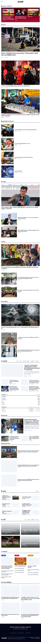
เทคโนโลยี (32, 361)
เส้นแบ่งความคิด (4, 499)
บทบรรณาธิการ (4, 506)
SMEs (20, 361)
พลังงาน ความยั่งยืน (26, 361)
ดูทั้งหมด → (38, 491)
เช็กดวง (37, 519)
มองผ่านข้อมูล (24, 498)
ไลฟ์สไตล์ (32, 519)
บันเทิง (29, 519)
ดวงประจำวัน (16, 172)
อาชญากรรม (3, 117)
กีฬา (25, 519)
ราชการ (2, 87)
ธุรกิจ (17, 361)
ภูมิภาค (2, 57)
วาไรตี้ (15, 158)
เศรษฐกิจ (15, 144)
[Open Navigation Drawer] (2, 2)
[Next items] (40, 15)
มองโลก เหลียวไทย (4, 513)
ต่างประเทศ (25, 430)
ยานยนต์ (36, 361)
